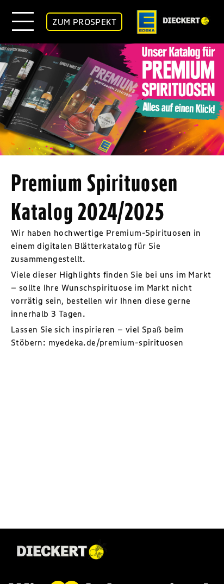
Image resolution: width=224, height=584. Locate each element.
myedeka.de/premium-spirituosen (116, 342)
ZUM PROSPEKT (84, 21)
